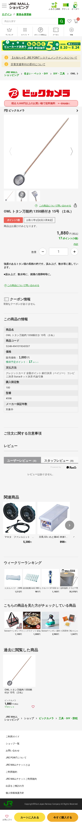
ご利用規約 (11, 772)
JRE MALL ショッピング (11, 73)
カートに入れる (29, 817)
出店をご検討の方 (15, 786)
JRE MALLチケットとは (18, 765)
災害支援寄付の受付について (28, 64)
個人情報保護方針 (15, 793)
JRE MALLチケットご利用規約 (21, 779)
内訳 (76, 244)
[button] (69, 525)
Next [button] (69, 152)
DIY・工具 (59, 73)
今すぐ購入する (62, 817)
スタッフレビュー (59, 460)
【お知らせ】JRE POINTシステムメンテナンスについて (44, 57)
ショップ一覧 (12, 743)
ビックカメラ (16, 110)
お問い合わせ (12, 750)
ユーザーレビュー (22, 460)
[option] (41, 152)
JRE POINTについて (16, 757)
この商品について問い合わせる (55, 205)
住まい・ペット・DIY (36, 73)
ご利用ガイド (12, 736)
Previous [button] (13, 152)
